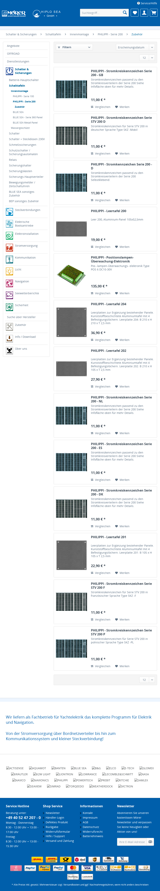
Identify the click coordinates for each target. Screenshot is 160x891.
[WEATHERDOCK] (101, 784)
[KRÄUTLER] (19, 772)
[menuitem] (147, 3)
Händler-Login (54, 817)
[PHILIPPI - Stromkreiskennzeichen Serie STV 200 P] (71, 648)
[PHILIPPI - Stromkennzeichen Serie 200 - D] (71, 182)
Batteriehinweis (92, 836)
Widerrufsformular (57, 831)
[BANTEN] (58, 766)
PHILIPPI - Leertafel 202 (108, 351)
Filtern (66, 47)
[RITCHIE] (122, 778)
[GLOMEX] (146, 766)
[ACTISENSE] (15, 766)
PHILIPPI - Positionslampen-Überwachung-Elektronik (112, 259)
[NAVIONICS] (40, 778)
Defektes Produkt (56, 822)
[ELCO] (111, 766)
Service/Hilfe (148, 3)
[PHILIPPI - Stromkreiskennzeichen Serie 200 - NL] (71, 415)
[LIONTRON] (65, 772)
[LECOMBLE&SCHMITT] (117, 772)
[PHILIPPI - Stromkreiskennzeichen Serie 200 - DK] (71, 508)
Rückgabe (51, 827)
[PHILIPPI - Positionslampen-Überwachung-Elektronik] (71, 275)
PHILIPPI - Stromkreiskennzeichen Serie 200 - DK (121, 492)
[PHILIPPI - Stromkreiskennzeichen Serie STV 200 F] (71, 602)
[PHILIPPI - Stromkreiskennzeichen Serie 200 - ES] (71, 462)
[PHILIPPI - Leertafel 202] (71, 369)
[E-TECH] (127, 766)
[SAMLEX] (141, 778)
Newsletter (52, 813)
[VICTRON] (125, 784)
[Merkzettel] (135, 13)
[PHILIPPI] (61, 778)
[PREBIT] (104, 778)
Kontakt (87, 813)
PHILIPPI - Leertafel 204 (108, 304)
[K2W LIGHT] (42, 772)
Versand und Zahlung (59, 841)
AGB (84, 822)
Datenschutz (90, 827)
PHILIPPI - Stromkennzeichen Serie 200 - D (121, 166)
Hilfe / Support (54, 836)
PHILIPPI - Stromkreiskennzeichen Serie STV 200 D (121, 120)
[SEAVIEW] (34, 784)
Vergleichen (102, 107)
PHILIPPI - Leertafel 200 (108, 211)
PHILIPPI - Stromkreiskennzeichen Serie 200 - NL (121, 399)
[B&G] (96, 766)
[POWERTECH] (83, 778)
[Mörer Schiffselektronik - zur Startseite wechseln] (31, 13)
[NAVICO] (19, 778)
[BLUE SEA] (79, 766)
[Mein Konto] (144, 13)
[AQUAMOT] (37, 766)
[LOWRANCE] (87, 772)
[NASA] (143, 772)
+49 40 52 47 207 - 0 (23, 817)
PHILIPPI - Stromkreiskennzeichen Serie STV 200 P (121, 632)
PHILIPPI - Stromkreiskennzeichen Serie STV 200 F (121, 586)
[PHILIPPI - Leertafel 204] (71, 322)
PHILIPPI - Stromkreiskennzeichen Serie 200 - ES (121, 446)
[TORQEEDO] (75, 784)
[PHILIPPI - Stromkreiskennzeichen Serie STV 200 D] (71, 136)
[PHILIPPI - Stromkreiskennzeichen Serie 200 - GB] (71, 89)
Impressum (89, 817)
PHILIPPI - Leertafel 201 (108, 537)
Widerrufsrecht (92, 831)
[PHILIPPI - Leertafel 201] (71, 555)
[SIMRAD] (54, 784)
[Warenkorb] (154, 13)
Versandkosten (71, 884)
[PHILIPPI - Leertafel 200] (71, 229)
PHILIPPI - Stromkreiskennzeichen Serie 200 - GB (121, 73)
